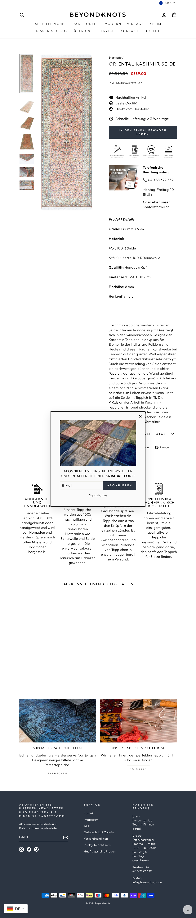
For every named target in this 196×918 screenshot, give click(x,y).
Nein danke (98, 495)
